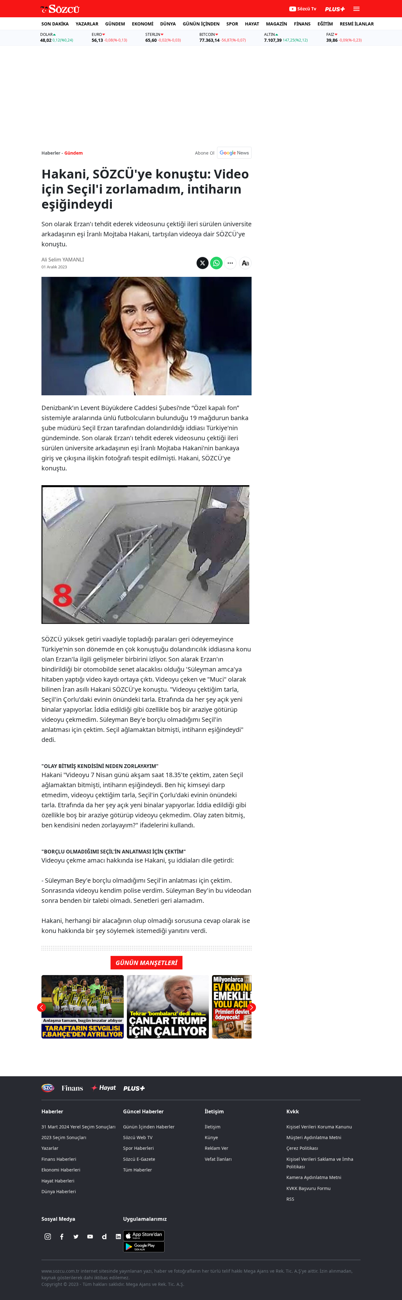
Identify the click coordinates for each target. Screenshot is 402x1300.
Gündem (73, 153)
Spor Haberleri (138, 1148)
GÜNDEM (115, 24)
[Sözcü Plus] (134, 1088)
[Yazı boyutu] (245, 263)
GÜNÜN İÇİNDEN (201, 24)
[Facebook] (62, 1236)
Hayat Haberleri (57, 1181)
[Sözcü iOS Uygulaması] (144, 1235)
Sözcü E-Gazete (139, 1159)
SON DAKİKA (55, 24)
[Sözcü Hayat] (103, 1088)
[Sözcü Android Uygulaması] (144, 1246)
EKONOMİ (142, 24)
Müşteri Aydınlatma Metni (313, 1137)
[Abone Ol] (234, 153)
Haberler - (52, 153)
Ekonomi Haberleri (60, 1170)
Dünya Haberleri (58, 1191)
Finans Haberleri (58, 1159)
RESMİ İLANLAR (357, 24)
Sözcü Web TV (137, 1137)
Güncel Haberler (143, 1111)
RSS (290, 1199)
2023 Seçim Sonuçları (63, 1137)
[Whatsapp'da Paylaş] (216, 263)
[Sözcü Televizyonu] (47, 1088)
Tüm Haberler (137, 1170)
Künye (211, 1137)
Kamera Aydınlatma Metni (313, 1177)
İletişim (212, 1127)
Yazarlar (49, 1148)
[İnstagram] (47, 1236)
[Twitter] (76, 1236)
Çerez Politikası (302, 1148)
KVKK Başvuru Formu (308, 1188)
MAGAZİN (276, 24)
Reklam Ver (216, 1148)
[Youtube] (90, 1236)
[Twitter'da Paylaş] (202, 263)
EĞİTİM (325, 24)
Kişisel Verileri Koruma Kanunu (319, 1127)
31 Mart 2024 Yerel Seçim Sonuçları (78, 1127)
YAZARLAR (87, 24)
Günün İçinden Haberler (149, 1127)
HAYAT (252, 24)
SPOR (232, 24)
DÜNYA (168, 24)
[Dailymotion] (104, 1236)
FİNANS (302, 24)
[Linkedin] (118, 1236)
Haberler (52, 1111)
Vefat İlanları (218, 1159)
